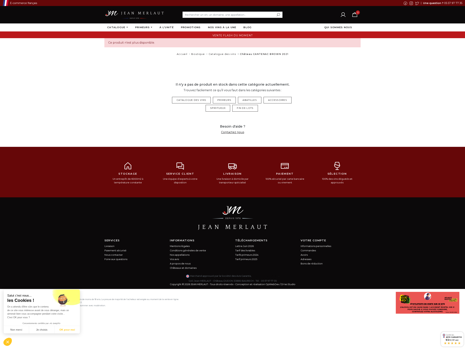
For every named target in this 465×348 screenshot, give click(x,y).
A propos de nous (180, 263)
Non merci (16, 329)
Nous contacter (113, 255)
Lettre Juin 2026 (244, 246)
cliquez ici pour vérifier (265, 276)
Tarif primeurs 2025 (246, 259)
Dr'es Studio (288, 284)
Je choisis (41, 329)
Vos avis (174, 259)
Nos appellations (179, 255)
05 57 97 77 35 (453, 3)
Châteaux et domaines (183, 268)
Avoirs (304, 255)
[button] (7, 341)
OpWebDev (272, 284)
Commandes (308, 250)
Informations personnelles (316, 246)
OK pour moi (67, 329)
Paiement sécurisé (115, 250)
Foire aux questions (115, 259)
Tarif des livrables (245, 250)
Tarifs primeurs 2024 (246, 255)
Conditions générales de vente (188, 250)
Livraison (109, 246)
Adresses (306, 259)
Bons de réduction (312, 263)
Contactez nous (232, 132)
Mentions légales (180, 246)
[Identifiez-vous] (343, 14)
